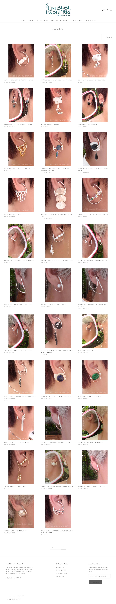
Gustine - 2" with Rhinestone (16, 442)
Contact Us (90, 20)
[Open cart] (111, 9)
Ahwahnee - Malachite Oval (90, 396)
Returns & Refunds (62, 573)
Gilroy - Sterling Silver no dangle (19, 260)
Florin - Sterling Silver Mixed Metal (19, 168)
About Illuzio (60, 567)
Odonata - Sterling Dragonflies (92, 80)
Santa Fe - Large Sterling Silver (18, 304)
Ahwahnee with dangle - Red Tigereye (57, 80)
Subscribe (95, 582)
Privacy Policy (60, 576)
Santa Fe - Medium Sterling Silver (92, 260)
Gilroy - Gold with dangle (15, 486)
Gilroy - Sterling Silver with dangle (57, 260)
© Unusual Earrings (15, 596)
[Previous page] (52, 547)
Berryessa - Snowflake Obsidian (18, 124)
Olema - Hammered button (15, 530)
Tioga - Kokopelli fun (50, 124)
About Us (77, 20)
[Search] (107, 9)
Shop (31, 20)
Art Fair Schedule (60, 20)
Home (22, 20)
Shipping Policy (60, 570)
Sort (108, 37)
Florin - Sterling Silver (14, 214)
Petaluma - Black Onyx (87, 124)
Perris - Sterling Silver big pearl (18, 80)
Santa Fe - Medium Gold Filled (91, 442)
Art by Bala (17, 599)
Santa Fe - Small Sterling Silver (54, 304)
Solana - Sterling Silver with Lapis (56, 396)
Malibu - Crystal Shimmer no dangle (93, 214)
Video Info (42, 20)
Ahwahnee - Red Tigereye (89, 350)
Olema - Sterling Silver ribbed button (57, 486)
